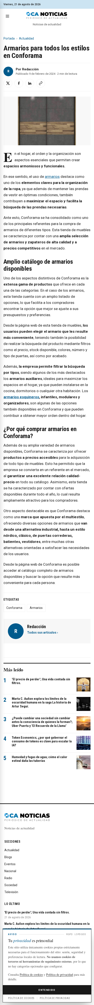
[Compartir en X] (7, 83)
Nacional (10, 871)
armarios (52, 176)
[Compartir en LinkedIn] (29, 83)
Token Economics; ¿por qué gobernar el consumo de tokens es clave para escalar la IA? (42, 741)
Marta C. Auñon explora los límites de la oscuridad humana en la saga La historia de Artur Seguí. (41, 702)
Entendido (46, 989)
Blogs (8, 857)
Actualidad (26, 38)
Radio (8, 878)
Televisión (11, 892)
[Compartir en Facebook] (18, 83)
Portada (9, 38)
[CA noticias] (47, 15)
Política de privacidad (59, 974)
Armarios (36, 608)
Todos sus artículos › (42, 632)
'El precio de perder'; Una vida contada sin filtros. (41, 681)
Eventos (10, 864)
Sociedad (10, 885)
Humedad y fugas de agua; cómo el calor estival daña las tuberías (39, 759)
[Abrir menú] (7, 16)
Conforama (14, 608)
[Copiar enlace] (40, 83)
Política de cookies (31, 974)
